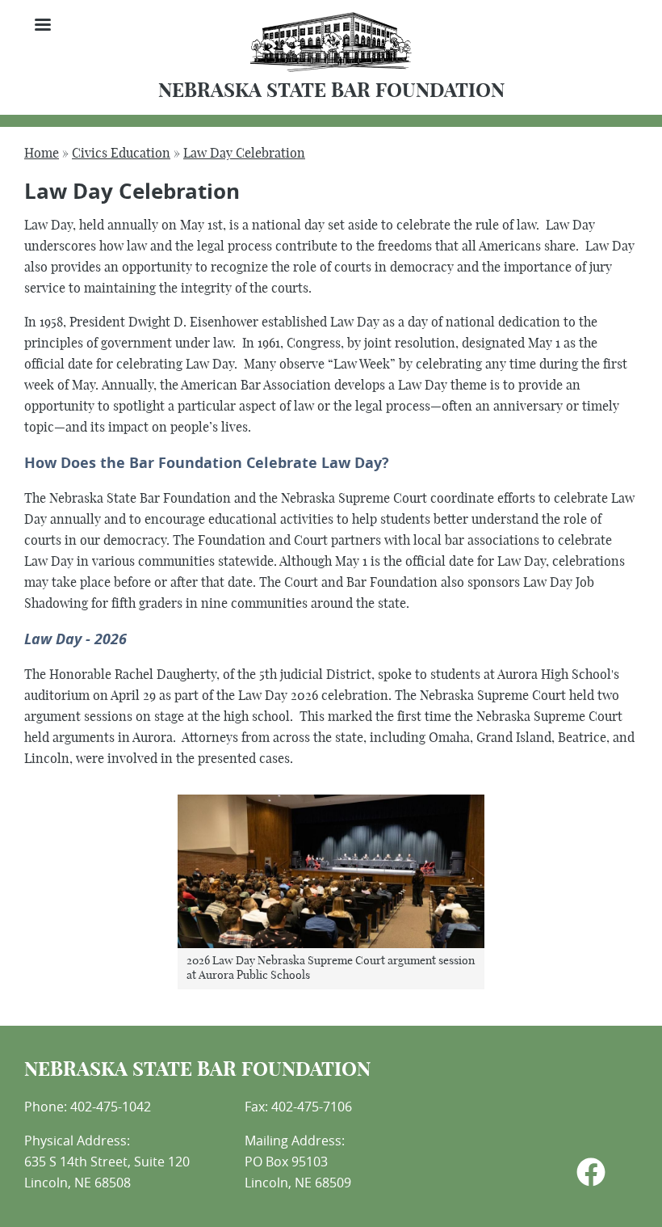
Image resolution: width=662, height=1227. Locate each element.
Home (41, 153)
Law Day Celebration (244, 153)
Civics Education (121, 153)
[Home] (331, 68)
